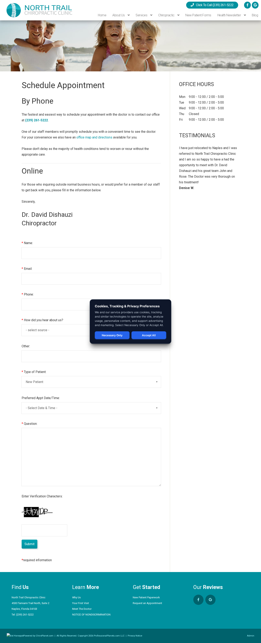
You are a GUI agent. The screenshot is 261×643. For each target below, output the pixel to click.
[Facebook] (247, 5)
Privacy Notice (135, 635)
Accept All (149, 335)
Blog (255, 15)
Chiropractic (166, 15)
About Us (118, 15)
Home (102, 15)
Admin (250, 635)
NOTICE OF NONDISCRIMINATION (91, 614)
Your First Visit (80, 603)
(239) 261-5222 (25, 614)
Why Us (76, 597)
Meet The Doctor (82, 608)
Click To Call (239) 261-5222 (214, 5)
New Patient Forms (198, 15)
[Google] (255, 5)
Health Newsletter (229, 15)
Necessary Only (112, 335)
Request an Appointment (147, 603)
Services (142, 15)
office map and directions (94, 137)
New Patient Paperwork (146, 597)
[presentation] (15, 635)
